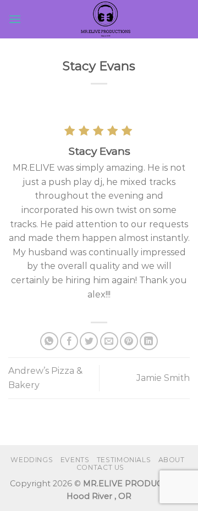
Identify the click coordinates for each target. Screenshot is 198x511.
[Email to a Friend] (109, 341)
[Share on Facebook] (69, 341)
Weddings (31, 460)
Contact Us (100, 467)
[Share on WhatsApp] (49, 341)
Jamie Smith (163, 378)
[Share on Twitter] (89, 341)
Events (75, 460)
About (171, 460)
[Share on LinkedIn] (149, 341)
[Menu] (14, 18)
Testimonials (124, 460)
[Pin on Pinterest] (129, 341)
